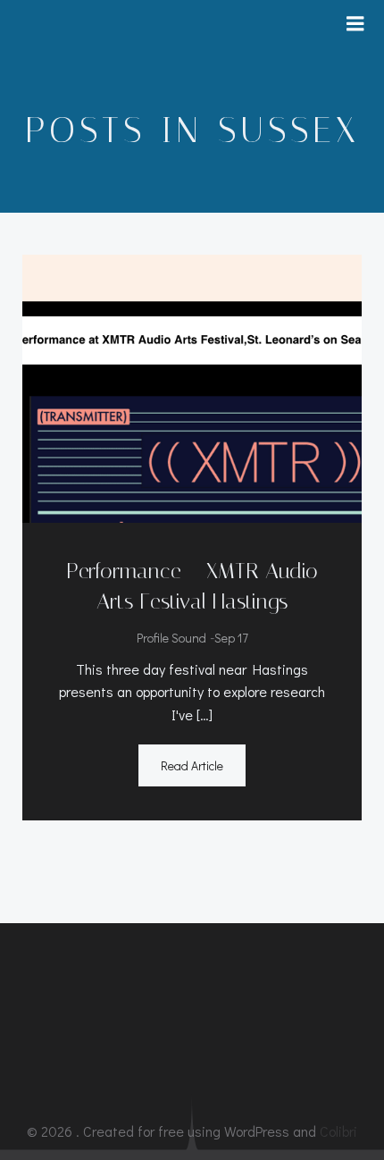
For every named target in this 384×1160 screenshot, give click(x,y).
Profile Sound (171, 637)
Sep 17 (231, 637)
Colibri (338, 1131)
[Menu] (355, 24)
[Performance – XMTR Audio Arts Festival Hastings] (192, 386)
